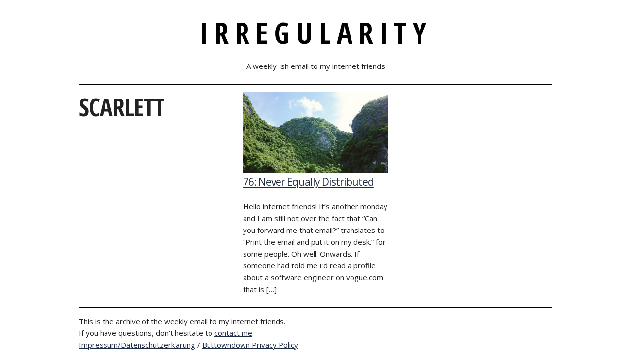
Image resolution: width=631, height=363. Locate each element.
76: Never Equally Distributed (308, 182)
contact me (233, 333)
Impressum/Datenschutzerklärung (137, 345)
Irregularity (315, 32)
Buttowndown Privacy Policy (250, 345)
